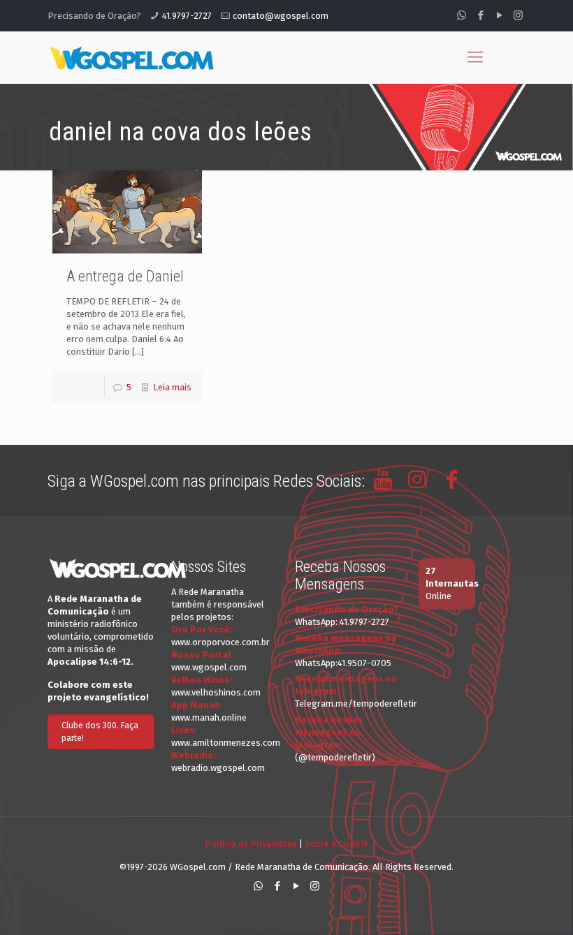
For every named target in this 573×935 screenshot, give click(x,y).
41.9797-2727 (187, 15)
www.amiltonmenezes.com (225, 742)
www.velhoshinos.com (216, 692)
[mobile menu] (475, 57)
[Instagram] (518, 15)
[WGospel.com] (131, 57)
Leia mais (172, 387)
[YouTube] (499, 15)
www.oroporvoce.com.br (220, 642)
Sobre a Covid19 (336, 844)
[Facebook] (480, 15)
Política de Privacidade (251, 844)
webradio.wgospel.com (218, 768)
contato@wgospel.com (280, 15)
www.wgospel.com (209, 667)
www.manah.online (209, 717)
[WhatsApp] (461, 15)
